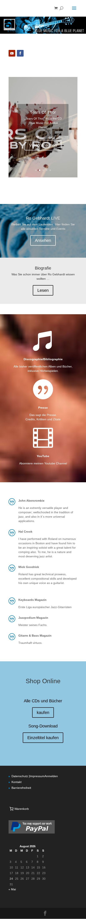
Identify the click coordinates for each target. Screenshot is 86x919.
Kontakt (16, 782)
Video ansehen (43, 145)
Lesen (43, 290)
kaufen (43, 712)
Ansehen (43, 240)
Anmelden (51, 776)
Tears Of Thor (43, 112)
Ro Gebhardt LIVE (43, 218)
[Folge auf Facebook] (20, 53)
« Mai (12, 889)
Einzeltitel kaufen (43, 737)
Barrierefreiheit (21, 787)
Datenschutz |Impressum (27, 776)
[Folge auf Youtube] (12, 53)
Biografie (43, 268)
